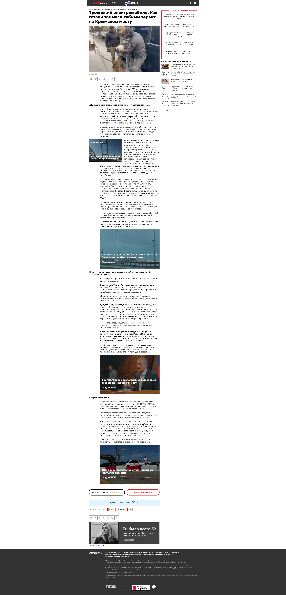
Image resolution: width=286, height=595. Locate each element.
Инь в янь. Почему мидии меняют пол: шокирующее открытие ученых (179, 26)
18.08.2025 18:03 (94, 9)
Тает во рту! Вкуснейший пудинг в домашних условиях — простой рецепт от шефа (183, 66)
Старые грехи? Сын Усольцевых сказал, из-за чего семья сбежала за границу (183, 88)
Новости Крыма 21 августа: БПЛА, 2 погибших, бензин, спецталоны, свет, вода (179, 17)
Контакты (175, 552)
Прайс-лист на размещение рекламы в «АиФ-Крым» (123, 554)
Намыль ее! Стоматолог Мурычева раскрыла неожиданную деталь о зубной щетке (183, 103)
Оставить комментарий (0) (143, 492)
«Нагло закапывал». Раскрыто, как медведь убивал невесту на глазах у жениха (183, 95)
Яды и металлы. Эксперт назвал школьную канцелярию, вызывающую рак (182, 81)
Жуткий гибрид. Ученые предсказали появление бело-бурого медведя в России (184, 73)
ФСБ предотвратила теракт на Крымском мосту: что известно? (127, 471)
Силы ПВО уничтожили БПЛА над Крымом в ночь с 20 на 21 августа (179, 43)
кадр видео (93, 74)
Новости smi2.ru (96, 545)
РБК (156, 195)
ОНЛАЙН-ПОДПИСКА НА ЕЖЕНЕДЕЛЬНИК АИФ (138, 552)
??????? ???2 (166, 111)
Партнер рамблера (124, 586)
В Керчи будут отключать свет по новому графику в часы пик (179, 52)
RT (150, 114)
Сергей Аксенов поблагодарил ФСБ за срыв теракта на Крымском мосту (129, 381)
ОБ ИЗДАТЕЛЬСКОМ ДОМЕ (113, 552)
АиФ (113, 127)
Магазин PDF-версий (163, 552)
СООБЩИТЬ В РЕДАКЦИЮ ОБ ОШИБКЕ (117, 556)
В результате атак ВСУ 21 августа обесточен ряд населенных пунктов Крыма (179, 34)
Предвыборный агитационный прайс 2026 (158, 554)
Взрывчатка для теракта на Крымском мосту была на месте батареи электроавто (129, 256)
